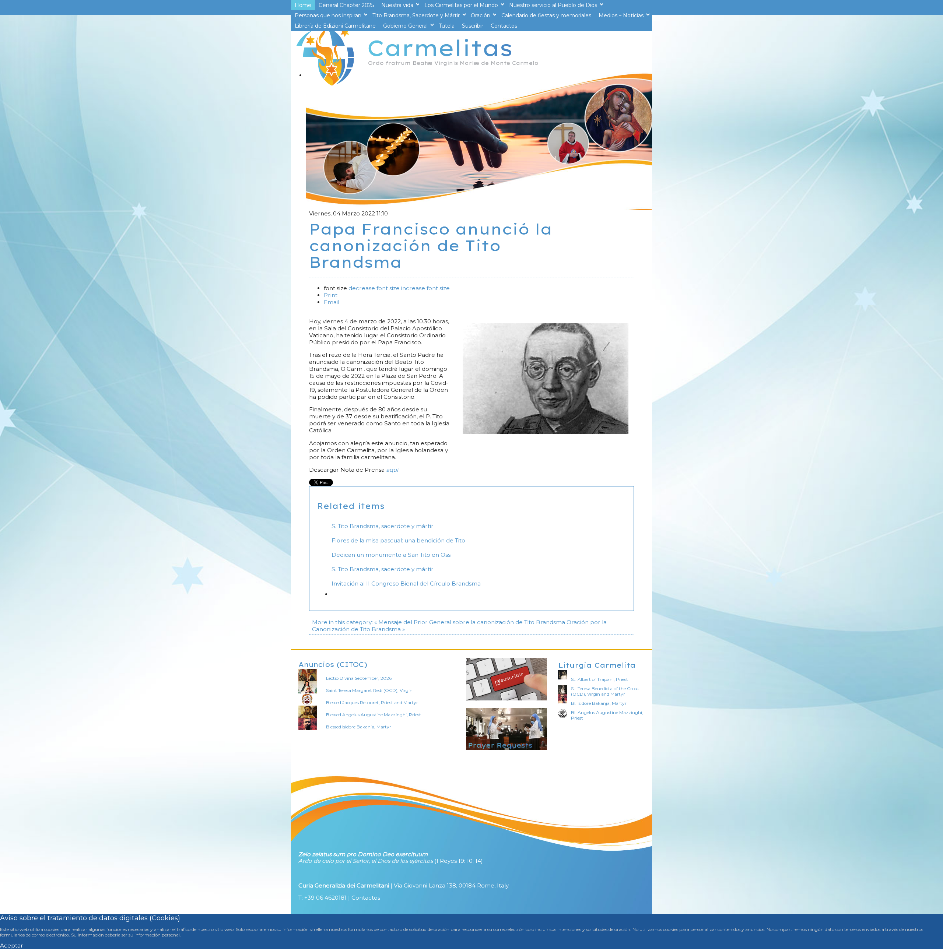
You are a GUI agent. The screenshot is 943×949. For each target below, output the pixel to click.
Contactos (365, 897)
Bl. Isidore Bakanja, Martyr (599, 703)
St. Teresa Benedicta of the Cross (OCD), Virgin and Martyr (604, 691)
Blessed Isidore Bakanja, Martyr (358, 727)
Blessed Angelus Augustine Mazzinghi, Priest (373, 714)
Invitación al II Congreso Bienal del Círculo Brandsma (406, 583)
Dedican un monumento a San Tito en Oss (391, 554)
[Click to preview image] (545, 431)
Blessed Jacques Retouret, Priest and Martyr (372, 702)
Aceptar (11, 945)
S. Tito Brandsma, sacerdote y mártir (383, 526)
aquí (392, 469)
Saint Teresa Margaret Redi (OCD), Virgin (369, 690)
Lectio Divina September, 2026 (359, 678)
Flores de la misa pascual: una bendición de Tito (398, 540)
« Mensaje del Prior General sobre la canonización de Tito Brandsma (469, 622)
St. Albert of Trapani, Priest (599, 679)
